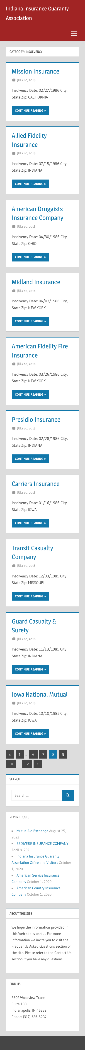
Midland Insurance (36, 282)
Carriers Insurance (35, 484)
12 (27, 764)
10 (11, 764)
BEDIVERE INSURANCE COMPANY (42, 843)
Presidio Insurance (36, 419)
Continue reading (29, 110)
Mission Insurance (35, 71)
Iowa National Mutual (40, 694)
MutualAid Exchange (32, 830)
